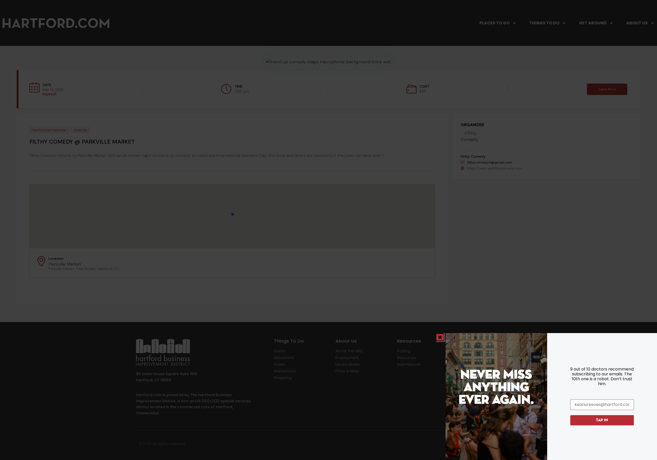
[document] (328, 230)
